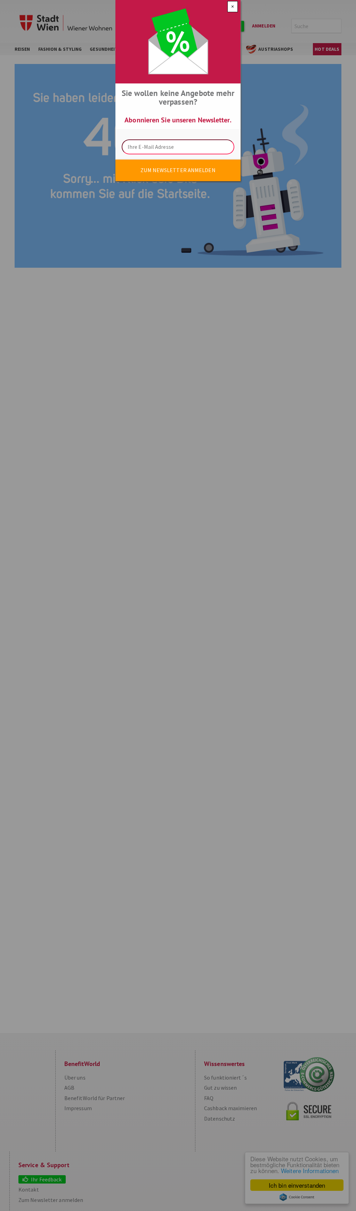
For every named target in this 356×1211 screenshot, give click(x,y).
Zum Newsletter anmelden (177, 170)
